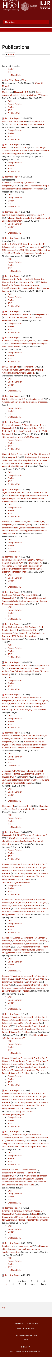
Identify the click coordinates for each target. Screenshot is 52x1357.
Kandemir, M (7, 182)
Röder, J (20, 279)
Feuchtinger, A (20, 182)
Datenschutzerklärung (26, 1324)
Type (17, 80)
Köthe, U (22, 215)
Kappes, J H (7, 864)
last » (43, 1284)
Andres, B (6, 244)
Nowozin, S (7, 867)
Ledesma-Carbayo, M (38, 700)
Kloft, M (12, 121)
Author (5, 80)
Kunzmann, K (16, 314)
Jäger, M (6, 492)
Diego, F (6, 665)
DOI (10, 101)
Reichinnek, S (17, 665)
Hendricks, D (20, 1137)
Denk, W (21, 247)
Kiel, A (14, 492)
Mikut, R (6, 697)
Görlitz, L (6, 399)
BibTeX (11, 69)
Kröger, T (24, 244)
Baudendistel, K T (10, 630)
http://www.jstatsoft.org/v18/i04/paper (20, 437)
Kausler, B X (22, 700)
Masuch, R (33, 1169)
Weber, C (6, 1134)
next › (33, 1284)
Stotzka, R (19, 706)
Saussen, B (18, 425)
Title (11, 80)
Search (10, 54)
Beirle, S (14, 454)
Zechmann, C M (36, 627)
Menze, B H (22, 627)
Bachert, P (25, 777)
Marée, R (6, 703)
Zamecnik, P (7, 773)
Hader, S (6, 147)
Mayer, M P (25, 524)
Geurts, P (36, 697)
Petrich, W (31, 1172)
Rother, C (6, 873)
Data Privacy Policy (26, 1328)
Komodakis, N (19, 870)
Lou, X (5, 121)
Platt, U (37, 454)
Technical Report (12, 118)
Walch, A (32, 182)
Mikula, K (15, 703)
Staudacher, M (36, 399)
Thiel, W (21, 835)
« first (9, 1281)
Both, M (27, 665)
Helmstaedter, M (37, 244)
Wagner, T (12, 457)
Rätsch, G (21, 121)
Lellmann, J (7, 870)
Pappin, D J (38, 1211)
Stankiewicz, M (19, 521)
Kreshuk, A (7, 521)
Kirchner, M (7, 425)
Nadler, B (27, 314)
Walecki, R (17, 735)
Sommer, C (30, 559)
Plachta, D (7, 738)
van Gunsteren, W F (38, 835)
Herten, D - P (23, 492)
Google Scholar (15, 104)
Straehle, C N (19, 559)
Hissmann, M (8, 806)
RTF (10, 72)
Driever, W (27, 697)
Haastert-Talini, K (31, 738)
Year (24, 80)
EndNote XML (14, 75)
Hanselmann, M (9, 279)
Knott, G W (18, 563)
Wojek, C (33, 340)
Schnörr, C (42, 864)
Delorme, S (40, 773)
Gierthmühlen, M (39, 735)
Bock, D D (32, 595)
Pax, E (24, 595)
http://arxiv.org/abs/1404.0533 (16, 882)
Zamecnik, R (7, 1137)
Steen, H (28, 425)
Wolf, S (5, 215)
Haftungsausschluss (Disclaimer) (26, 1351)
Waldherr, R (28, 773)
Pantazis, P (26, 703)
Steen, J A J (37, 425)
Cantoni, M (7, 563)
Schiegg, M (14, 366)
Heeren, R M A (8, 282)
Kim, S (24, 867)
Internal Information (26, 1335)
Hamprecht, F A (21, 92)
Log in (26, 1340)
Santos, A (6, 706)
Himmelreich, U (9, 1172)
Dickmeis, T (16, 697)
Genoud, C (17, 738)
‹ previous (21, 1281)
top (3, 1307)
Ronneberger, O (38, 703)
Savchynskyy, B (33, 870)
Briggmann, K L (9, 247)
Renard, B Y (39, 279)
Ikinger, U (18, 773)
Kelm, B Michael (9, 627)
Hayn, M (6, 454)
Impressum (26, 1347)
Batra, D (17, 867)
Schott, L (13, 215)
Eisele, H (6, 92)
